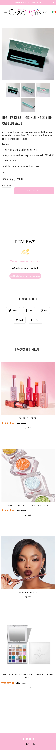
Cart (46, 12)
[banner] (25, 12)
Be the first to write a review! (25, 276)
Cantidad (6, 185)
